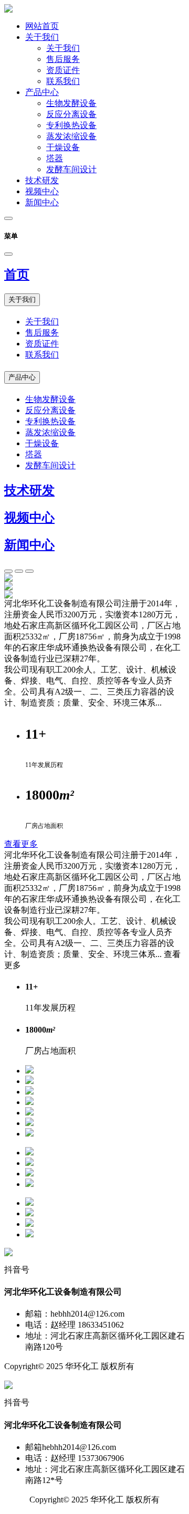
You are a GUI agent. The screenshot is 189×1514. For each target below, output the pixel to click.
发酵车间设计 (71, 169)
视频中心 (42, 191)
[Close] (8, 254)
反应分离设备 (71, 114)
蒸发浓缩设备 (71, 136)
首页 (16, 274)
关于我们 (42, 37)
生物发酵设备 (71, 103)
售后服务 (63, 59)
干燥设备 (63, 147)
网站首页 (42, 26)
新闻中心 (42, 202)
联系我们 (63, 81)
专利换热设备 (71, 125)
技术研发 (42, 180)
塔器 (54, 158)
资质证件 (63, 70)
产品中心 (42, 92)
